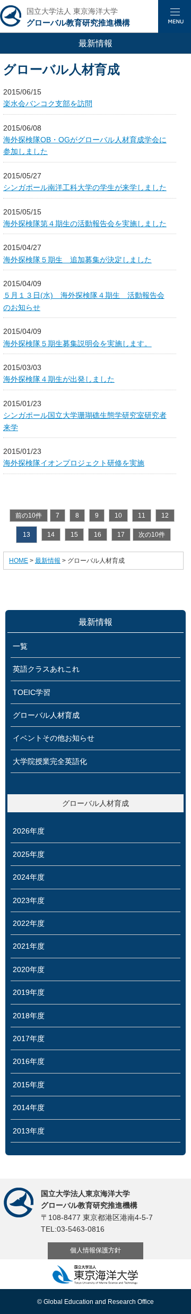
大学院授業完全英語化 (50, 761)
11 (141, 515)
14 (51, 534)
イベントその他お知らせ (53, 738)
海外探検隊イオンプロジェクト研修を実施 (73, 463)
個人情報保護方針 (95, 1250)
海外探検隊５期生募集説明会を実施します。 (77, 343)
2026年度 (29, 831)
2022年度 (29, 923)
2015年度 (29, 1084)
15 (74, 534)
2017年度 (29, 1038)
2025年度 (29, 854)
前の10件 (28, 515)
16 (97, 534)
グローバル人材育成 (46, 715)
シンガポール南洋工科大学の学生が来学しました (85, 187)
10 (118, 515)
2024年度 (29, 877)
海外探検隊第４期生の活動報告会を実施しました (85, 223)
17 (121, 534)
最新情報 (47, 560)
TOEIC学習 (31, 692)
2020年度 (29, 969)
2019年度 (29, 992)
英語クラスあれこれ (46, 669)
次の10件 (151, 534)
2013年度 (29, 1131)
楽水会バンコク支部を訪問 (47, 103)
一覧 (20, 646)
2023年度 (29, 900)
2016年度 (29, 1061)
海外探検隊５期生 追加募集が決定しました (77, 259)
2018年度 (29, 1015)
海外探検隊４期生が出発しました (59, 379)
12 (165, 515)
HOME (18, 560)
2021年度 (29, 946)
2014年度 (29, 1107)
